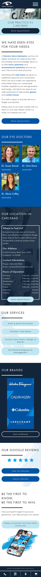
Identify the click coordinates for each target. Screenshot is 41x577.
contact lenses (12, 95)
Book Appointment (20, 31)
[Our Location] (26, 574)
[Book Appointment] (15, 574)
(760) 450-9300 (15, 264)
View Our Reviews (20, 471)
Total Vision (20, 75)
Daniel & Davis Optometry (15, 56)
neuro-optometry (16, 65)
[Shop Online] (36, 574)
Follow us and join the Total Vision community (20, 524)
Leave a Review (20, 479)
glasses (33, 92)
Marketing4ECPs (17, 568)
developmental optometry (13, 67)
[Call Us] (5, 574)
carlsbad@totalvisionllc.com (21, 267)
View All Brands (20, 434)
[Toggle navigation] (35, 4)
